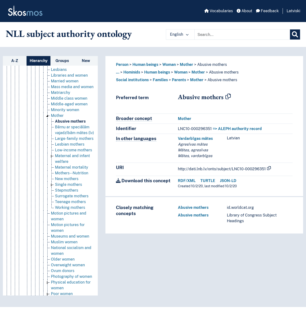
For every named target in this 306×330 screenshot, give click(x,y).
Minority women (65, 110)
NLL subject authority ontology (69, 33)
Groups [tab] (62, 60)
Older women (63, 259)
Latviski (293, 11)
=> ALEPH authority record (237, 128)
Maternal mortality (71, 167)
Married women (64, 81)
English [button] (177, 34)
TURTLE (207, 180)
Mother (57, 115)
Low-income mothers (73, 150)
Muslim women (64, 242)
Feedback (269, 11)
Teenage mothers (70, 201)
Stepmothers (66, 190)
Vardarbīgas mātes (195, 138)
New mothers (66, 178)
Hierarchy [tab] (39, 60)
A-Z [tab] (14, 60)
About (246, 11)
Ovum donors (62, 270)
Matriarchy (60, 92)
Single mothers (68, 184)
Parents (179, 80)
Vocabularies (221, 11)
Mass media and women (72, 87)
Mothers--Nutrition (71, 173)
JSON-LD (228, 180)
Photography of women (71, 276)
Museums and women (70, 236)
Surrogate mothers (71, 196)
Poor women (62, 293)
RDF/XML (187, 180)
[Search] (295, 34)
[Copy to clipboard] (228, 96)
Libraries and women (69, 75)
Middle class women (69, 98)
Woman (169, 64)
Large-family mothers (74, 138)
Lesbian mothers (69, 144)
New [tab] (86, 60)
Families (160, 80)
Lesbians (59, 69)
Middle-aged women (69, 104)
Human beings (145, 64)
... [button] (117, 72)
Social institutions (132, 80)
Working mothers (70, 207)
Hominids (131, 72)
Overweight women (68, 265)
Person (122, 64)
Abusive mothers (70, 121)
